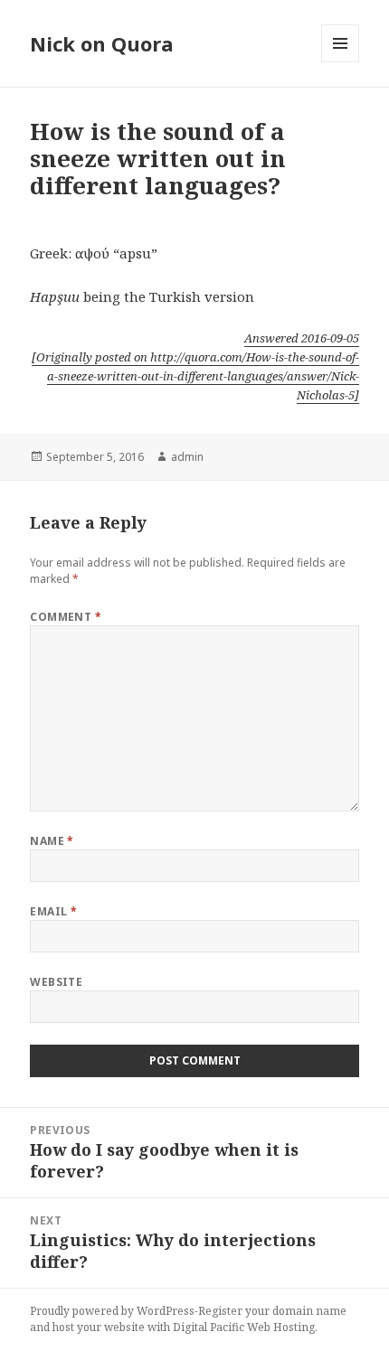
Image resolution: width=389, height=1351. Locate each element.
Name (52, 841)
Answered (301, 338)
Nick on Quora (102, 43)
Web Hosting (281, 1327)
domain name (309, 1310)
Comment (65, 616)
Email (53, 911)
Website (56, 982)
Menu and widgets (340, 61)
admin (187, 456)
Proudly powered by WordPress (112, 1310)
